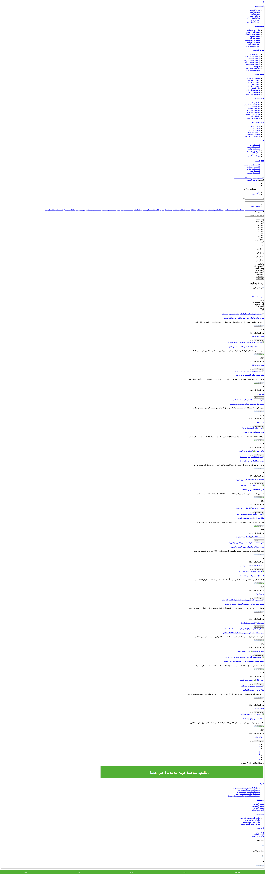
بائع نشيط (258, 272)
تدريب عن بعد (259, 98)
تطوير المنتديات (254, 88)
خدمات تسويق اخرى (253, 70)
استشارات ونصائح (258, 122)
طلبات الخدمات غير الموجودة (250, 818)
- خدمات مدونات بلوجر (125, 210)
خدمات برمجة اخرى (253, 94)
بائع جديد (259, 270)
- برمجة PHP (170, 210)
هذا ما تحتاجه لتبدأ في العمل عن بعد (248, 794)
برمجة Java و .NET (253, 82)
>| (259, 759)
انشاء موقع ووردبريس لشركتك (253, 690)
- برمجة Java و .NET (182, 210)
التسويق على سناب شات (251, 60)
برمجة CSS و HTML (253, 80)
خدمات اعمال (259, 6)
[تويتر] (261, 866)
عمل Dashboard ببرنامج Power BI (252, 461)
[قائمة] (263, 300)
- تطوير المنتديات (140, 210)
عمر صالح (260, 394)
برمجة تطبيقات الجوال (252, 86)
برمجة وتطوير (259, 74)
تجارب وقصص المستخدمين (250, 824)
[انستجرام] (257, 866)
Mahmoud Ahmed (258, 337)
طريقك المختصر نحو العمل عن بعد (248, 792)
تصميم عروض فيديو (253, 42)
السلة (131, 872)
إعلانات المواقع (255, 54)
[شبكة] (261, 300)
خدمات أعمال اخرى (253, 22)
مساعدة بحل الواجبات (252, 114)
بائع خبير (259, 276)
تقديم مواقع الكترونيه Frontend (253, 432)
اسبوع (260, 236)
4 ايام (260, 227)
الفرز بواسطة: (259, 304)
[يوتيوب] (259, 866)
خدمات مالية (255, 14)
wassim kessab (259, 708)
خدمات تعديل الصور (253, 44)
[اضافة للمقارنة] (250, 369)
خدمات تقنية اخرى (253, 156)
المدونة (262, 783)
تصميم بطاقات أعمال (252, 34)
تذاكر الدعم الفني (258, 836)
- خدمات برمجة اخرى (93, 210)
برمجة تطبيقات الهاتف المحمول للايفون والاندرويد (247, 547)
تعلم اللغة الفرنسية (253, 110)
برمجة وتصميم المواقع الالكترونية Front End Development (244, 661)
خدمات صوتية (255, 20)
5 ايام (260, 229)
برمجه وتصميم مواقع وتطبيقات (253, 718)
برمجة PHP (256, 84)
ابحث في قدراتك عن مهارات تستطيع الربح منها (244, 796)
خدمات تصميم (259, 26)
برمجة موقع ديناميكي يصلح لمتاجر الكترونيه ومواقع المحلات (243, 318)
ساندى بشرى (259, 451)
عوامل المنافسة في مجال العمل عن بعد (246, 788)
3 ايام (260, 225)
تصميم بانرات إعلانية (253, 32)
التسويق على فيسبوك (252, 62)
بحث (185, 872)
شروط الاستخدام (258, 804)
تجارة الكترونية (255, 10)
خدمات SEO (256, 66)
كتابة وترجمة (259, 161)
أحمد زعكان (260, 680)
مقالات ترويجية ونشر (253, 68)
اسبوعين (259, 238)
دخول (258, 193)
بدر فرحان (260, 623)
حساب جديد (256, 194)
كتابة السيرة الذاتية (253, 167)
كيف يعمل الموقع (258, 810)
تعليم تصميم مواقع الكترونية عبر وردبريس (250, 375)
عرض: (262, 308)
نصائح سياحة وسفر (253, 132)
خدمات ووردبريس (254, 92)
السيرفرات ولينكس (253, 151)
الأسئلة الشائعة (259, 834)
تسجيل (25, 872)
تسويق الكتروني (258, 50)
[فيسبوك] (263, 866)
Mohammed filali (258, 651)
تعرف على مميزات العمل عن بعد (249, 790)
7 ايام (260, 234)
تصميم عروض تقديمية (252, 40)
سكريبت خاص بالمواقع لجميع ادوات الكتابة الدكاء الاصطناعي (243, 633)
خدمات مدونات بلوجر (253, 90)
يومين (260, 223)
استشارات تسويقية (253, 128)
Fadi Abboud (260, 594)
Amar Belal (260, 422)
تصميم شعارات (255, 38)
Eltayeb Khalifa (259, 565)
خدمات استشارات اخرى (252, 136)
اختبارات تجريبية (254, 154)
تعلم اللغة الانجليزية (253, 112)
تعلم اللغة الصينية (254, 108)
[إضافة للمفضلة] (253, 369)
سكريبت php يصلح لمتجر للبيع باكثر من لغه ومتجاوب (246, 346)
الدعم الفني (260, 828)
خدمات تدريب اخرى (253, 118)
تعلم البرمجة (255, 102)
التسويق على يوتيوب (253, 64)
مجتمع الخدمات (260, 814)
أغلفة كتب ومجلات (253, 30)
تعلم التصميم (255, 106)
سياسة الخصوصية (258, 806)
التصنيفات (237, 872)
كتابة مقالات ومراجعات (252, 165)
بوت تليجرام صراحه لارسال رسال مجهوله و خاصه (247, 404)
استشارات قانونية (254, 126)
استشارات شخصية (253, 134)
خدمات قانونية (255, 12)
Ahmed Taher (259, 737)
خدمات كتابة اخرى (253, 173)
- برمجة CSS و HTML (199, 210)
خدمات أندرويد (255, 145)
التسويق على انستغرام (252, 56)
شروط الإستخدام (258, 808)
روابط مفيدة (260, 800)
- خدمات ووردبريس (109, 210)
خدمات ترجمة (255, 171)
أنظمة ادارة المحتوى (253, 78)
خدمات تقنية (260, 140)
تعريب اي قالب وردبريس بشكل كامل (251, 575)
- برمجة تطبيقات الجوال (155, 210)
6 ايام (260, 231)
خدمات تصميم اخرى (253, 46)
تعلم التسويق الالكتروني (252, 104)
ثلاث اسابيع (258, 240)
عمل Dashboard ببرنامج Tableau (252, 490)
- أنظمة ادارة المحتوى (215, 210)
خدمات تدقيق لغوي (253, 169)
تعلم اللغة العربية (254, 116)
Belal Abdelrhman (258, 479)
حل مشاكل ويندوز (254, 149)
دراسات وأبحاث (254, 16)
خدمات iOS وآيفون (253, 147)
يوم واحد (259, 221)
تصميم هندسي (255, 36)
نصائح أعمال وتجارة (253, 18)
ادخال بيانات (256, 153)
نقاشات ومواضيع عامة (252, 820)
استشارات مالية (254, 130)
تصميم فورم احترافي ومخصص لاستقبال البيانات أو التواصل (244, 604)
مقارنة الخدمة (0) (258, 297)
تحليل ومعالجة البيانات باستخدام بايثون (251, 518)
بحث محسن (260, 278)
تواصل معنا (260, 832)
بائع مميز (259, 274)
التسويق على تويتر (254, 58)
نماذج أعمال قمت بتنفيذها (251, 822)
